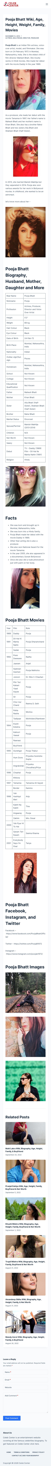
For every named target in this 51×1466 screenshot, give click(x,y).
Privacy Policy (38, 1452)
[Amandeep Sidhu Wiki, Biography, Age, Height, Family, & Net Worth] (25, 1284)
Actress (8, 38)
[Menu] (47, 4)
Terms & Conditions (21, 1452)
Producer (35, 38)
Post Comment (11, 1418)
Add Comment (11, 1395)
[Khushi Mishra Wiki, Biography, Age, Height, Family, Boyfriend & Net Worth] (25, 1208)
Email (8, 1380)
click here (34, 1444)
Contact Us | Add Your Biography (25, 1455)
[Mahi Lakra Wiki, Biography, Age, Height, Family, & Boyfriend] (25, 1133)
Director (26, 38)
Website (8, 1387)
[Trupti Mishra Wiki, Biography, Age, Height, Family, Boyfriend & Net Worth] (25, 1246)
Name (8, 1372)
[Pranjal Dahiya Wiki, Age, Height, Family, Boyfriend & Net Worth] (25, 1171)
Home (9, 1452)
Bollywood (17, 38)
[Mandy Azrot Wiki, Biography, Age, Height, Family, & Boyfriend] (25, 1322)
